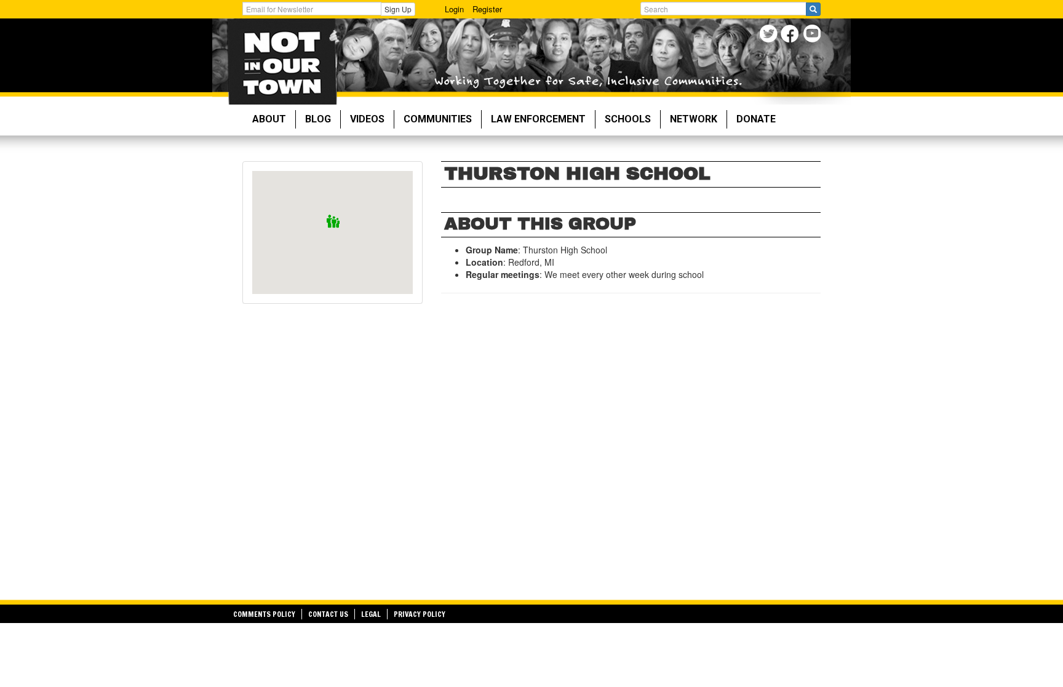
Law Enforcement (538, 119)
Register (487, 9)
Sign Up (398, 9)
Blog (318, 119)
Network (693, 119)
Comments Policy (264, 614)
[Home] (282, 61)
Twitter (770, 35)
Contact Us (328, 614)
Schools (628, 119)
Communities (438, 119)
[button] (333, 222)
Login (454, 9)
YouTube (813, 35)
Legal (371, 614)
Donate (756, 119)
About (269, 119)
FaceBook (791, 35)
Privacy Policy (419, 614)
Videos (367, 119)
